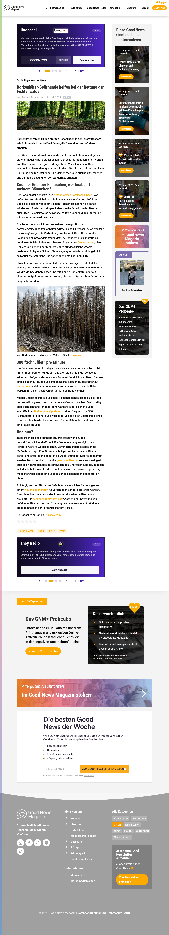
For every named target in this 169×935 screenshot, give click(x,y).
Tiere (52, 531)
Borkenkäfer (25, 531)
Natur (41, 531)
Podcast (144, 8)
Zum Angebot (87, 60)
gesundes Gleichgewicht (47, 499)
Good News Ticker (96, 8)
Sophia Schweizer (32, 97)
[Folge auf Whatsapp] (37, 842)
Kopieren (63, 60)
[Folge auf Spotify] (46, 842)
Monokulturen (86, 242)
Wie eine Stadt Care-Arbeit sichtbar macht (130, 159)
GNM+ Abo (159, 8)
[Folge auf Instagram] (20, 842)
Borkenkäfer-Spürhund (47, 411)
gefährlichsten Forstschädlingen (73, 195)
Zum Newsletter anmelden (128, 879)
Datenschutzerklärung (91, 913)
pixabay (76, 355)
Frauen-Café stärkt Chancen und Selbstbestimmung (129, 65)
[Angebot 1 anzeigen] (47, 71)
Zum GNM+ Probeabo (43, 651)
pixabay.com (53, 515)
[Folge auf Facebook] (29, 842)
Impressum (115, 913)
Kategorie (115, 8)
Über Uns (131, 8)
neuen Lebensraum (36, 489)
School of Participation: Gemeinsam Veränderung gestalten (131, 202)
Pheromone (24, 386)
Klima (67, 97)
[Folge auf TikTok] (20, 851)
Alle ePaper (77, 8)
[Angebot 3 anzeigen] (56, 71)
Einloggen (161, 2)
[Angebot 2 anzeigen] (53, 71)
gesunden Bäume (67, 460)
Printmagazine (56, 8)
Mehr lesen (126, 76)
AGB (127, 913)
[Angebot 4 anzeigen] (60, 71)
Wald (62, 531)
